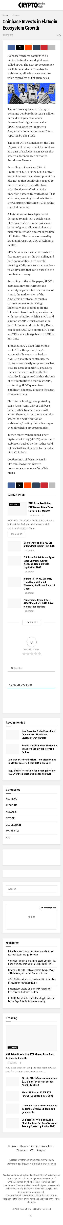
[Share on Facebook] (11, 47)
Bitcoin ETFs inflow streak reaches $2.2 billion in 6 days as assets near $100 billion (39, 1081)
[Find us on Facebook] (26, 1216)
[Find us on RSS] (35, 1216)
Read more (18, 534)
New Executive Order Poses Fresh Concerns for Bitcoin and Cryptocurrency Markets (39, 734)
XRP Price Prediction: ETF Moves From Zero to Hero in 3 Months (40, 507)
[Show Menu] (4, 5)
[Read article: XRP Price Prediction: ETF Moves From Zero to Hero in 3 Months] (17, 509)
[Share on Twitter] (20, 47)
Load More (32, 622)
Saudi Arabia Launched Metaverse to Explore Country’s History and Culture (39, 749)
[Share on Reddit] (28, 47)
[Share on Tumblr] (36, 47)
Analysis (11, 811)
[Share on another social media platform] (51, 47)
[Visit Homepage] (31, 5)
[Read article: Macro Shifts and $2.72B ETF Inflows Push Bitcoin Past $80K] (14, 546)
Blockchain (13, 824)
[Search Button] (59, 5)
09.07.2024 (8, 35)
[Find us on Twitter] (30, 1216)
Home (5, 15)
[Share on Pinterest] (44, 47)
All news (15, 15)
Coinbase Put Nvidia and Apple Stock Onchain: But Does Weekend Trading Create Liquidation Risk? (39, 1123)
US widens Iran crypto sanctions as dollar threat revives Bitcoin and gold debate (39, 1109)
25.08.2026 (34, 516)
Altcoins (11, 805)
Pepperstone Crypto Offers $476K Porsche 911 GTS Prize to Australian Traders (38, 603)
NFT (8, 837)
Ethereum (12, 831)
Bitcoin (10, 818)
